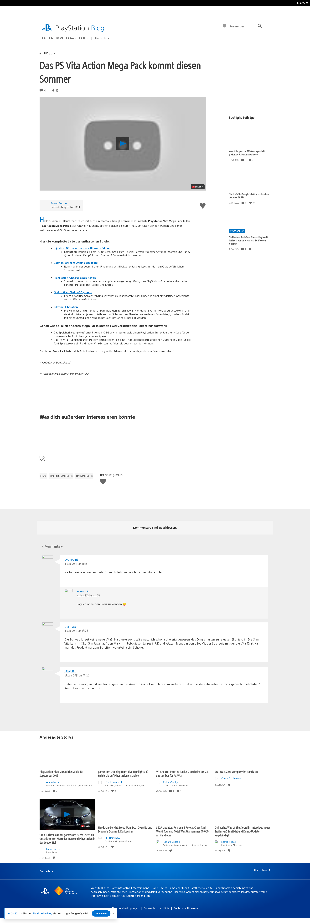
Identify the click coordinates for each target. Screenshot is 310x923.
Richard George (171, 841)
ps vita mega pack (84, 475)
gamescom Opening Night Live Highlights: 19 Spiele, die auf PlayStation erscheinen (123, 773)
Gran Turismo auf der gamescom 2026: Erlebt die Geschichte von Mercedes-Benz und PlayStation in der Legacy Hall (67, 838)
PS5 (44, 38)
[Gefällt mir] (250, 159)
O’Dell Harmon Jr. (114, 781)
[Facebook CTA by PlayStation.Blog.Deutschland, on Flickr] (115, 435)
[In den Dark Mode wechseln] (224, 26)
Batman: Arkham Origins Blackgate (76, 262)
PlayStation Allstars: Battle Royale (75, 277)
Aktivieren (101, 913)
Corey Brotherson (231, 778)
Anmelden (237, 26)
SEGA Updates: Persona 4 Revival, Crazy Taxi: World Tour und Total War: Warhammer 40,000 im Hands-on (182, 831)
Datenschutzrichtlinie (156, 908)
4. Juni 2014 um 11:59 (88, 595)
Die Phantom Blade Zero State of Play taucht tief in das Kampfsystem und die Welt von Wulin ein (248, 240)
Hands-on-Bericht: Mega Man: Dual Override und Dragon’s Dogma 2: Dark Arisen (125, 829)
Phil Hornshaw (112, 837)
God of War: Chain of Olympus (73, 292)
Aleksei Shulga (170, 781)
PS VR (59, 38)
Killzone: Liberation (66, 307)
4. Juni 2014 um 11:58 (76, 563)
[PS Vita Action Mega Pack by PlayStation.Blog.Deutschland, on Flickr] (115, 394)
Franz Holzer (53, 848)
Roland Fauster (59, 203)
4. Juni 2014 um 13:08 (76, 630)
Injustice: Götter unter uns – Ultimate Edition (82, 248)
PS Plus (83, 38)
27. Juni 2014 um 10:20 (76, 675)
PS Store (71, 38)
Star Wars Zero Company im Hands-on (236, 771)
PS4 (51, 38)
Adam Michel (53, 781)
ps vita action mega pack (61, 475)
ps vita (43, 475)
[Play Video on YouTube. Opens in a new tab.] (198, 186)
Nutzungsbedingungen (125, 908)
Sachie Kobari (228, 841)
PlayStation (80, 27)
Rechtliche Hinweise (186, 908)
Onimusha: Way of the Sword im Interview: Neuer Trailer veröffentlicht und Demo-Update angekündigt (242, 831)
